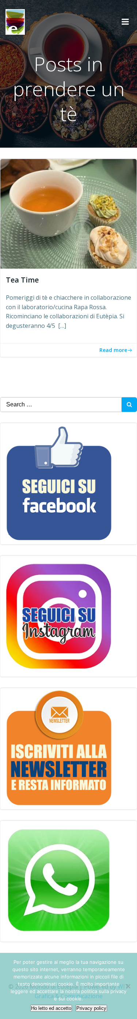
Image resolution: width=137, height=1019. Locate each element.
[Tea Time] (68, 213)
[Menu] (125, 22)
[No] (128, 986)
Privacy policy (91, 1008)
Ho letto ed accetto (51, 1008)
